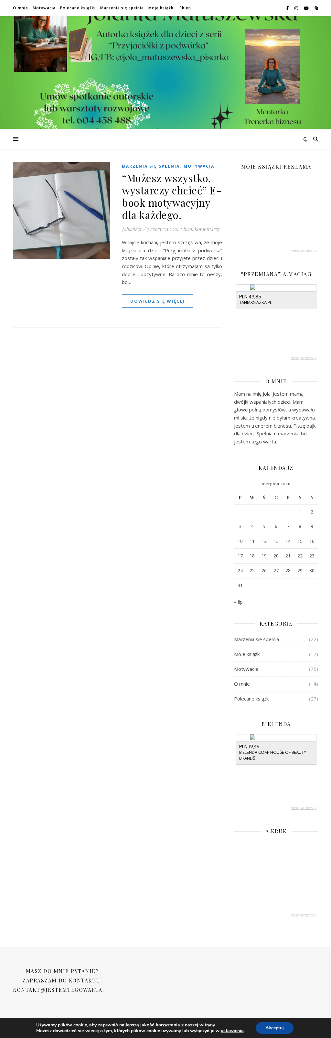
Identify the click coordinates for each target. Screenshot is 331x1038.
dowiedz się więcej (157, 301)
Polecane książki (78, 8)
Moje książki (161, 8)
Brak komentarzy (201, 229)
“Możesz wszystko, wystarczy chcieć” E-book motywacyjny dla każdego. (171, 196)
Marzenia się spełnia (122, 8)
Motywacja (44, 8)
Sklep (185, 8)
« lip (238, 601)
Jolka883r (132, 229)
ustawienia (232, 1031)
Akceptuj (274, 1028)
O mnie (20, 8)
